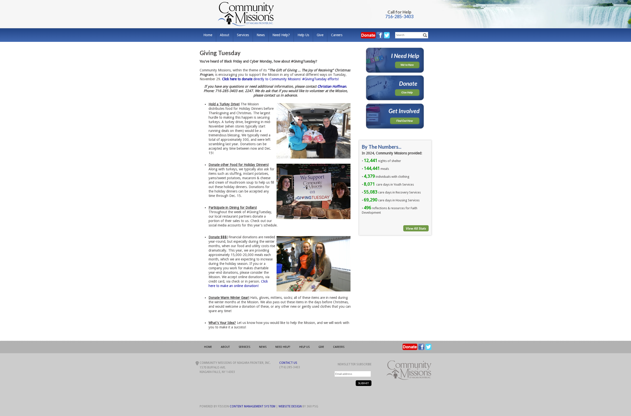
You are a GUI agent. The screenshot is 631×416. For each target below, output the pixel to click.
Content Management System (252, 406)
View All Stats (416, 228)
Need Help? (281, 35)
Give (320, 35)
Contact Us (288, 363)
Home (207, 35)
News (261, 35)
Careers (336, 35)
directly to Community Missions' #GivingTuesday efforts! (280, 79)
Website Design (290, 406)
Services (243, 35)
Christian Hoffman (331, 86)
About (224, 35)
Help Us (303, 35)
